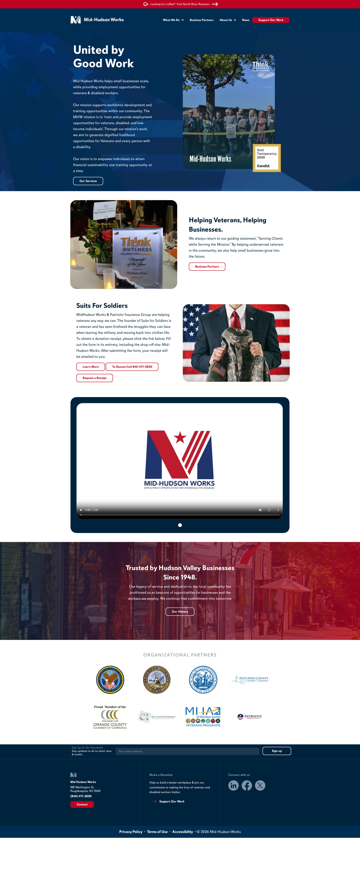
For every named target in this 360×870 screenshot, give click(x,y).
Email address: (188, 751)
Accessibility (182, 831)
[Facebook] (247, 786)
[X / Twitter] (260, 786)
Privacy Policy (130, 831)
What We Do (171, 20)
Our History (180, 612)
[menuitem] (173, 20)
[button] (180, 525)
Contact (82, 804)
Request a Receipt (94, 378)
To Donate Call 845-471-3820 (132, 367)
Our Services (88, 181)
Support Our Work (271, 20)
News (245, 20)
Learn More (91, 367)
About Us (226, 20)
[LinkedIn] (233, 786)
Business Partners (202, 20)
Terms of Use (157, 831)
